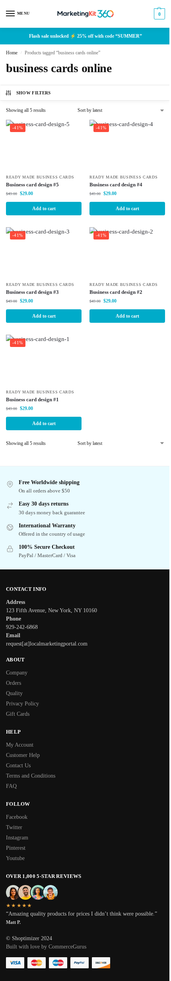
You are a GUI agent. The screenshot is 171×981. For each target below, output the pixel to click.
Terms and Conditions (30, 776)
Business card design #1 (32, 399)
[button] (158, 13)
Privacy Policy (22, 704)
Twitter (14, 827)
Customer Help (23, 755)
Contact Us (18, 765)
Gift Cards (17, 714)
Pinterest (15, 848)
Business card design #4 (115, 185)
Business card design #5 (32, 185)
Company (16, 673)
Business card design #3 (32, 292)
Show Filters (33, 92)
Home (11, 53)
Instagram (17, 838)
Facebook (16, 817)
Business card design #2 (115, 292)
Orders (13, 683)
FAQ (11, 786)
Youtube (15, 858)
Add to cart (44, 208)
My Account (19, 745)
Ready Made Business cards (40, 177)
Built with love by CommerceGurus (46, 947)
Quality (14, 693)
